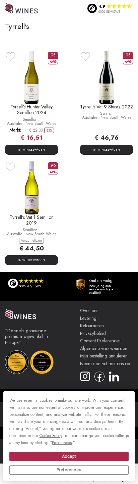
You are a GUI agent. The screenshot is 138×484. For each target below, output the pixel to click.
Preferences (69, 470)
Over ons (89, 311)
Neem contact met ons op (105, 364)
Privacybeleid (93, 334)
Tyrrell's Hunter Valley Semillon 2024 (31, 109)
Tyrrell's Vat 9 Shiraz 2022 (106, 106)
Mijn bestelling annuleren (104, 356)
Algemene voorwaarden (103, 349)
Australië (14, 123)
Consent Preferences (100, 341)
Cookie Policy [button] (51, 436)
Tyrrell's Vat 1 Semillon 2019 (32, 220)
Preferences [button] (62, 443)
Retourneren (92, 326)
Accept (69, 456)
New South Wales (40, 123)
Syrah (105, 113)
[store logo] (22, 8)
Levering (88, 319)
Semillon (30, 119)
